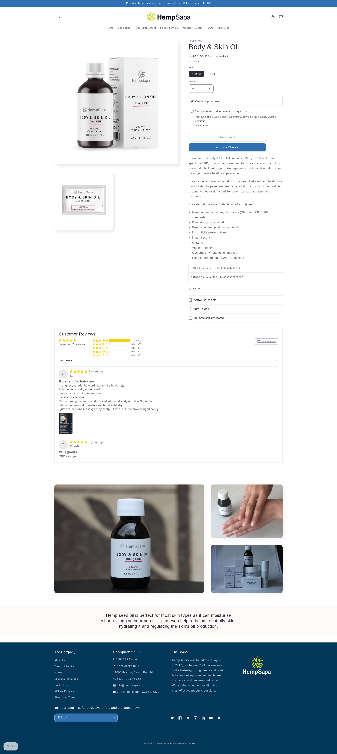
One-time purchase (207, 101)
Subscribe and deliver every (213, 111)
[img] (79, 371)
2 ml (212, 73)
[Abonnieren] (113, 718)
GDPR (58, 672)
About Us (59, 660)
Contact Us (61, 685)
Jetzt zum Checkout (227, 147)
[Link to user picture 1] (65, 423)
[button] (58, 16)
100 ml (196, 73)
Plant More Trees (64, 697)
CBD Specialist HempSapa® (163, 743)
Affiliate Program (64, 691)
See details (201, 125)
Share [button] (196, 288)
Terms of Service (64, 666)
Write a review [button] (266, 341)
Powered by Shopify (185, 743)
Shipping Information (67, 678)
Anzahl (192, 81)
